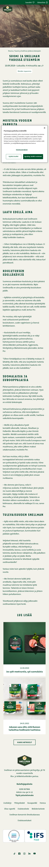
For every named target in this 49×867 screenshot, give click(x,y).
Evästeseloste (23, 809)
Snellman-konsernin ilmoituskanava (24, 815)
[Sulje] (44, 127)
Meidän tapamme (24, 71)
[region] (24, 144)
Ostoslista (41, 3)
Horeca (43, 803)
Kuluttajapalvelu (24, 784)
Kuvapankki (32, 803)
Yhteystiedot (19, 803)
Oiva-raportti (9, 809)
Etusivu (10, 51)
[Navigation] (44, 9)
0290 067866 (24, 789)
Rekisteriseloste (38, 809)
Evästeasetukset (24, 821)
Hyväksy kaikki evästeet (33, 156)
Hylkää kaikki (13, 156)
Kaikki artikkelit (24, 742)
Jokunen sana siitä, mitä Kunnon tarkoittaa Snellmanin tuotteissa (24, 728)
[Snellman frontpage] (7, 9)
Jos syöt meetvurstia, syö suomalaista (24, 672)
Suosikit (28, 3)
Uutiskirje (7, 803)
